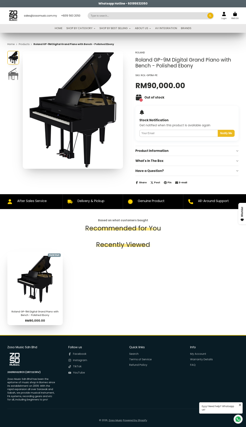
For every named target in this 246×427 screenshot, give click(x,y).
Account (224, 16)
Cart (235, 16)
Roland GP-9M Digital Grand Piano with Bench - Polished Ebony (35, 288)
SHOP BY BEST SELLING (113, 28)
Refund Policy (138, 365)
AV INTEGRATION (166, 28)
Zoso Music (115, 420)
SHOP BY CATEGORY (79, 28)
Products (24, 44)
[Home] (13, 15)
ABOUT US (141, 28)
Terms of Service (140, 359)
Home (11, 44)
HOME (58, 28)
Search (134, 354)
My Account (198, 354)
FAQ (192, 365)
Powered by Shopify (135, 420)
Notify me (226, 133)
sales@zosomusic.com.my (40, 15)
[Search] (210, 16)
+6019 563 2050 (70, 15)
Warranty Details (201, 359)
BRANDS (186, 28)
